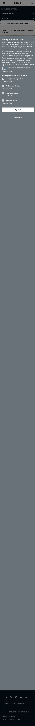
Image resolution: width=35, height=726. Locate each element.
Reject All (18, 110)
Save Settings (18, 117)
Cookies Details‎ (7, 81)
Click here (5, 67)
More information (8, 71)
